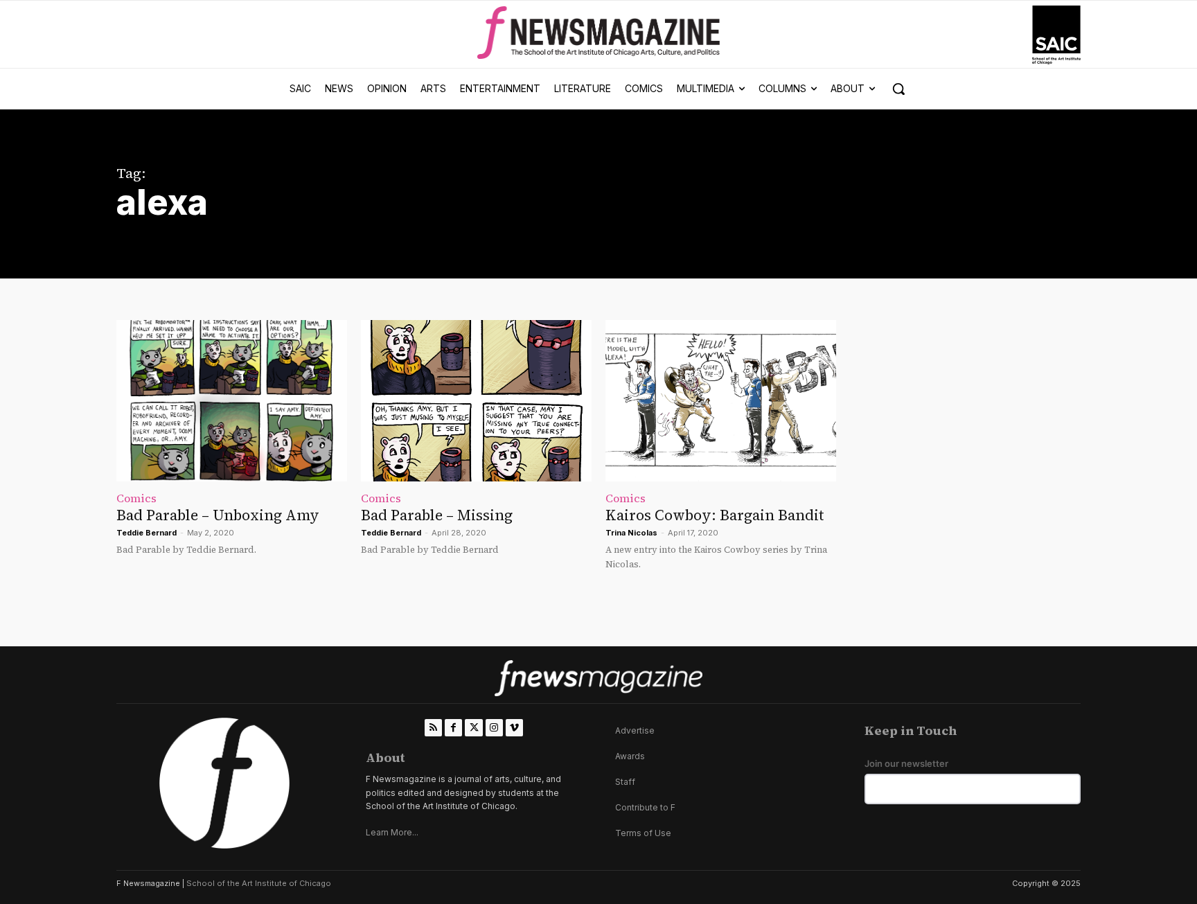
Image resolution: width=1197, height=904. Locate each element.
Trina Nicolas (631, 533)
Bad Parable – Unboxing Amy (217, 515)
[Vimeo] (514, 727)
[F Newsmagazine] (1056, 35)
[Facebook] (453, 727)
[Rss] (433, 727)
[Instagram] (494, 727)
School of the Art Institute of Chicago (258, 883)
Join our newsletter (906, 763)
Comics (136, 498)
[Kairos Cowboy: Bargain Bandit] (720, 400)
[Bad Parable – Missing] (476, 400)
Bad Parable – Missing (437, 515)
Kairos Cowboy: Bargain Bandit (714, 515)
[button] (898, 88)
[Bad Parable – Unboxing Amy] (231, 400)
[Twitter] (473, 727)
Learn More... (392, 832)
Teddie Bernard (146, 533)
